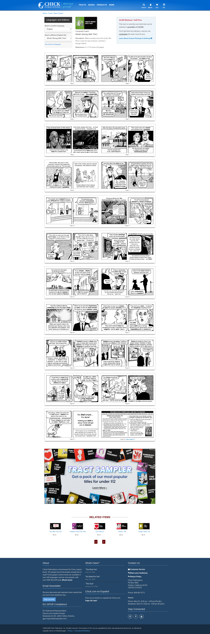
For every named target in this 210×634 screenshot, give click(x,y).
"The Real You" (91, 569)
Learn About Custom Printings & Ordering (135, 38)
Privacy (70, 631)
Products (102, 5)
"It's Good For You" (92, 577)
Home (45, 13)
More (111, 5)
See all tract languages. (53, 44)
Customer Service (137, 569)
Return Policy (135, 577)
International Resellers (82, 631)
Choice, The (122, 531)
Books (91, 5)
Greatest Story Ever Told (78, 531)
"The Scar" (89, 584)
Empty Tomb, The (144, 531)
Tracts (82, 5)
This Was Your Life (55, 531)
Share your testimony (139, 573)
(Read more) (67, 580)
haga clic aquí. (91, 600)
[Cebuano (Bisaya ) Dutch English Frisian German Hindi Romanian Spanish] (58, 29)
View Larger (129, 439)
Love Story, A (100, 531)
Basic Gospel (58, 13)
